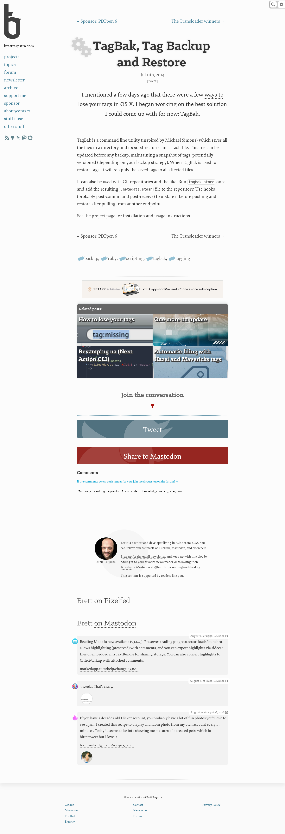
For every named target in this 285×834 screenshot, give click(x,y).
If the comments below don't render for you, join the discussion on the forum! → (128, 481)
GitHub (164, 548)
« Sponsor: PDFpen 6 (97, 21)
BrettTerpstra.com (19, 46)
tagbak (159, 258)
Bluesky (126, 567)
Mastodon (178, 548)
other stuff (14, 126)
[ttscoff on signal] (30, 137)
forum (10, 72)
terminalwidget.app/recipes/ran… (107, 745)
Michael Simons (180, 140)
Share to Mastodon (152, 456)
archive (11, 88)
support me (15, 95)
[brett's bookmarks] (18, 137)
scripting (135, 258)
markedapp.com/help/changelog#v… (109, 668)
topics (10, 64)
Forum (137, 816)
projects (12, 57)
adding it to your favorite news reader (147, 562)
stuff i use (13, 118)
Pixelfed (70, 816)
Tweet (152, 81)
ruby (112, 258)
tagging (182, 258)
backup (91, 258)
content (133, 576)
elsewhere (199, 548)
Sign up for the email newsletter (143, 557)
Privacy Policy (211, 805)
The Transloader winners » (197, 21)
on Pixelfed (112, 601)
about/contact (17, 111)
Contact (138, 805)
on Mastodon (115, 623)
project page (103, 216)
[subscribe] (7, 137)
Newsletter (140, 810)
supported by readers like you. (163, 576)
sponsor (12, 103)
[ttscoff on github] (13, 137)
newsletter (14, 80)
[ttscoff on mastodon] (24, 137)
